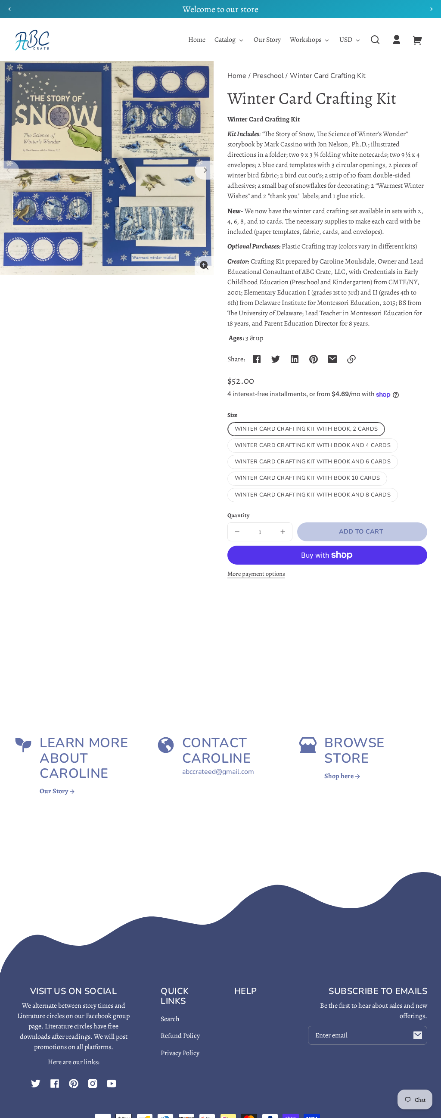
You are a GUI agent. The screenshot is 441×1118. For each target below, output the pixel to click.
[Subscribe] (417, 1035)
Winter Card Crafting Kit (328, 76)
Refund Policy (180, 1035)
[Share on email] (332, 359)
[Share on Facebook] (256, 359)
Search (170, 1019)
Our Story (54, 791)
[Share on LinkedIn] (294, 359)
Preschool (268, 76)
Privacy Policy (180, 1053)
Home (236, 76)
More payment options (256, 573)
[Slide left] (9, 170)
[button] (375, 39)
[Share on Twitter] (275, 359)
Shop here (339, 776)
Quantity (238, 515)
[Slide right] (204, 170)
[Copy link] (351, 359)
